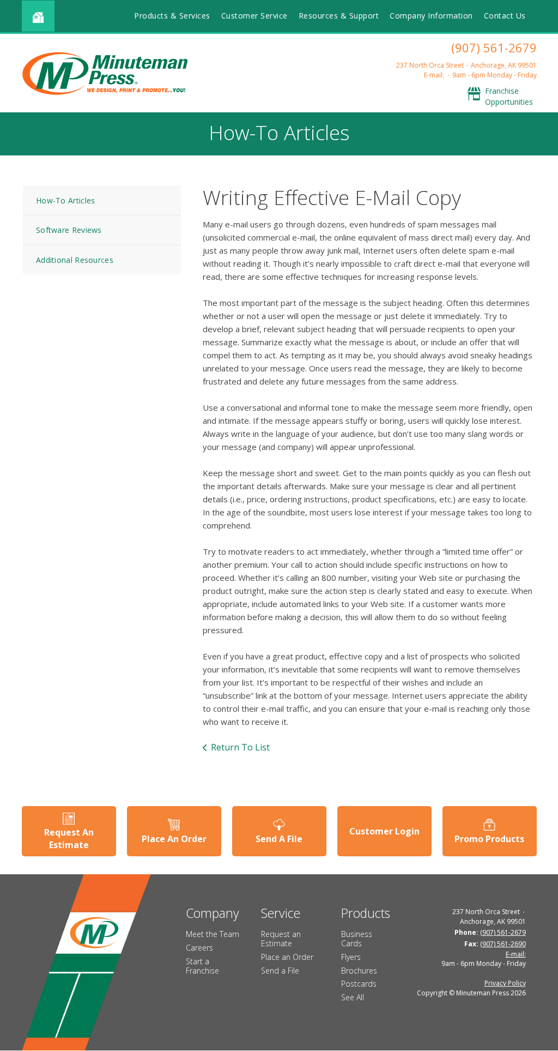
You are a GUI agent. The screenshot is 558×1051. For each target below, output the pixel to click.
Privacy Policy (505, 983)
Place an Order (287, 957)
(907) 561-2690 (503, 943)
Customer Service (254, 15)
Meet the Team (212, 934)
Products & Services (172, 15)
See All (352, 997)
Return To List (240, 747)
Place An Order (174, 839)
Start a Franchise (202, 966)
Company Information (431, 15)
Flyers (351, 957)
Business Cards (356, 938)
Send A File (279, 839)
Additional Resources (74, 260)
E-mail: (434, 75)
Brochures (359, 970)
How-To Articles (65, 200)
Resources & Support (339, 15)
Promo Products (489, 839)
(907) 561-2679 (494, 47)
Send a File (280, 970)
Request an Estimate (281, 938)
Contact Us (505, 15)
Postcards (359, 983)
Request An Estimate (69, 838)
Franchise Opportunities (509, 96)
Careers (199, 947)
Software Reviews (69, 230)
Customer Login (384, 831)
